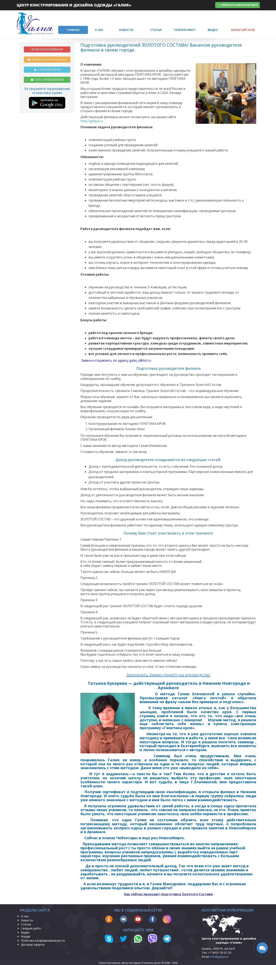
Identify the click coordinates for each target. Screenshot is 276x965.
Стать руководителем (49, 79)
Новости (126, 30)
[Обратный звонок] (262, 948)
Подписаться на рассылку (49, 59)
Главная (73, 30)
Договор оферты (33, 944)
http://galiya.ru (91, 121)
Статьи (156, 30)
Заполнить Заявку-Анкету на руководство (168, 674)
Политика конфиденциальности (43, 940)
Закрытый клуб (243, 30)
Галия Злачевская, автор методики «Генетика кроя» (130, 963)
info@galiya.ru (219, 957)
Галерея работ (185, 30)
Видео (213, 30)
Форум (25, 936)
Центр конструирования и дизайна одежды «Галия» (74, 5)
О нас (99, 30)
